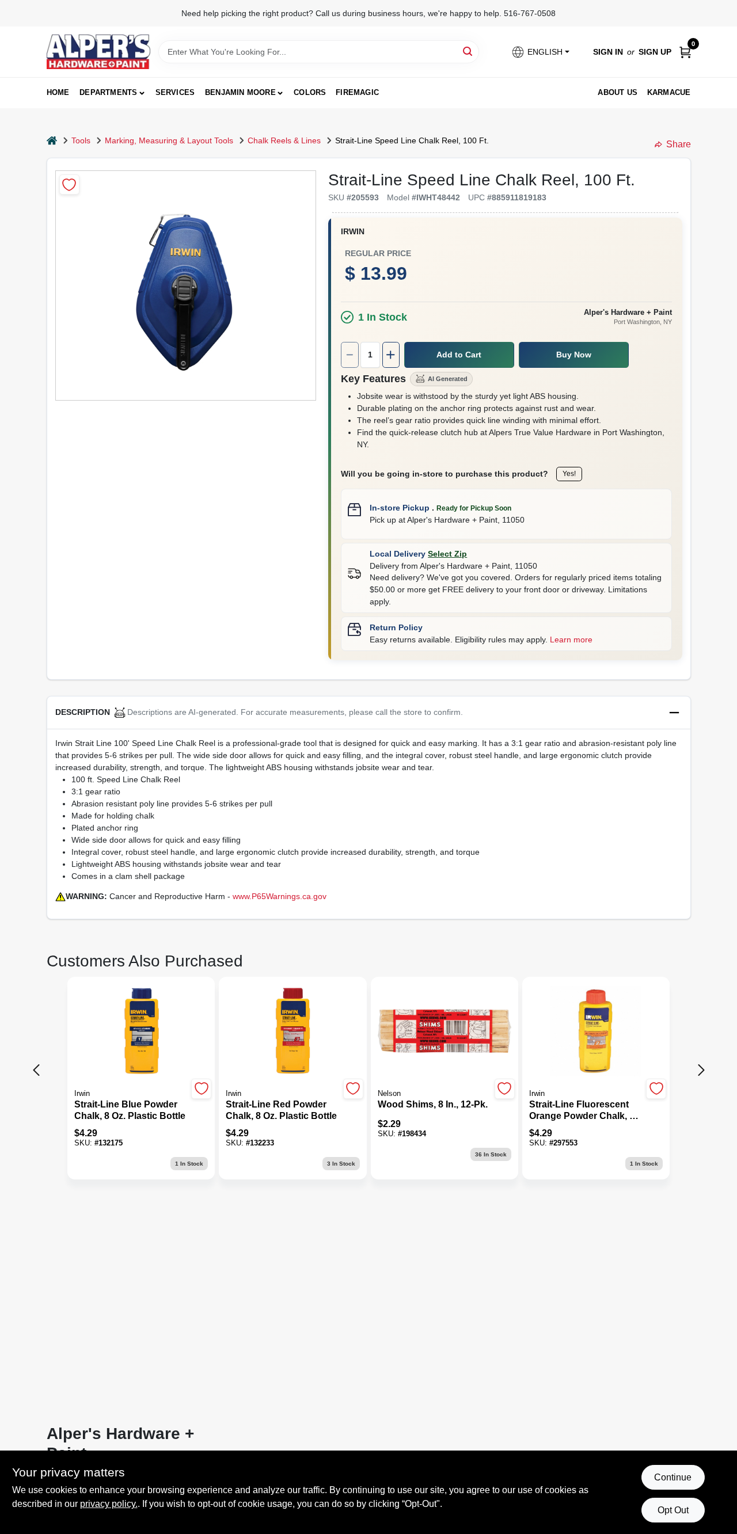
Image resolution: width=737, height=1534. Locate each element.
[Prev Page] (36, 1070)
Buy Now (573, 354)
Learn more (571, 639)
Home (58, 92)
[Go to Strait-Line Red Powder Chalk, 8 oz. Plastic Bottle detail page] (293, 1032)
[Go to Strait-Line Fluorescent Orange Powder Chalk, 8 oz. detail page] (595, 1032)
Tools (80, 140)
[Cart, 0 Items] (685, 52)
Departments (108, 92)
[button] (539, 52)
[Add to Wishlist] (69, 184)
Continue (673, 1477)
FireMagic (357, 92)
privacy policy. (109, 1504)
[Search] (468, 50)
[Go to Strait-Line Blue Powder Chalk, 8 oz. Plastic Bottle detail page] (141, 1032)
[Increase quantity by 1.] (391, 355)
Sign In (608, 51)
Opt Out (673, 1510)
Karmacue (669, 92)
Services (175, 92)
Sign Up (655, 51)
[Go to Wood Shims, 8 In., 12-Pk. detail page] (444, 1032)
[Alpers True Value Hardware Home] (98, 52)
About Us (617, 92)
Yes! (569, 474)
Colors (310, 92)
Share (678, 144)
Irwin (352, 231)
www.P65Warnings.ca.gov (279, 896)
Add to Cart (458, 354)
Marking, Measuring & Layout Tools (169, 140)
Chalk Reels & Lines (284, 140)
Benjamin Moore (240, 92)
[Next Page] (701, 1070)
